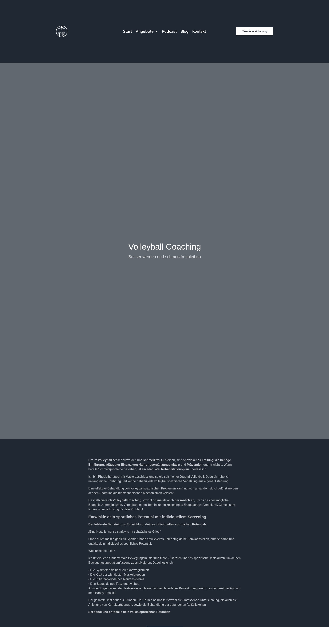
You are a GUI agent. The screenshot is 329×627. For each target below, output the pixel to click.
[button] (147, 31)
